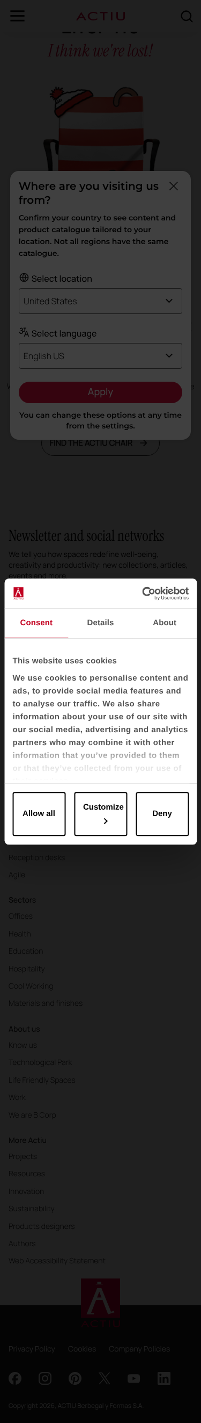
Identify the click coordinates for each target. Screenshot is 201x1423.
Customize (103, 807)
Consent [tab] (36, 622)
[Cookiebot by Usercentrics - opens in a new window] (143, 593)
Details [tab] (100, 622)
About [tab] (164, 622)
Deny (162, 813)
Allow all (39, 813)
